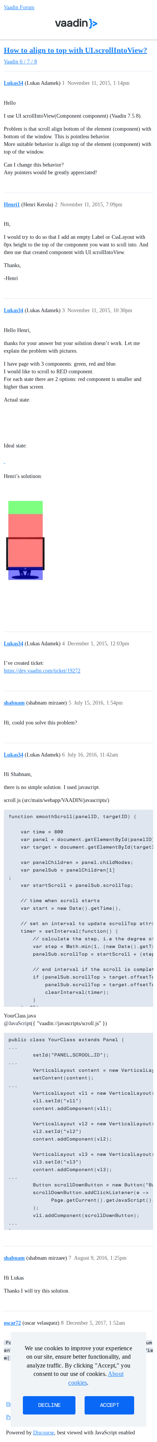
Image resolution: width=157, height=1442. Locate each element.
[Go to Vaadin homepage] (76, 23)
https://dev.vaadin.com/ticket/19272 (42, 671)
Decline (49, 1405)
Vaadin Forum (19, 7)
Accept (109, 1405)
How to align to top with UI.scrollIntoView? (75, 50)
